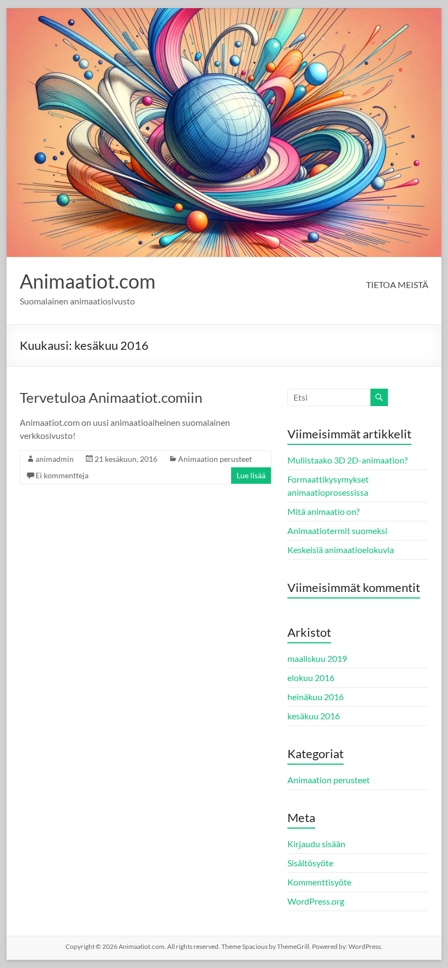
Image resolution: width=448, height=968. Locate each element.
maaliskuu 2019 (317, 658)
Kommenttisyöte (319, 882)
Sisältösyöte (310, 863)
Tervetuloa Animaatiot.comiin (111, 397)
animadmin (55, 459)
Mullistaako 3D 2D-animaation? (347, 460)
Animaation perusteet (215, 459)
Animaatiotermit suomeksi (337, 530)
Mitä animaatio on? (323, 511)
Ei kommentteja (62, 475)
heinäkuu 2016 (315, 696)
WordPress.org (315, 901)
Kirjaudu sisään (316, 843)
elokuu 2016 (310, 677)
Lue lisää (251, 475)
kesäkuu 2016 (313, 716)
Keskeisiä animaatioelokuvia (340, 549)
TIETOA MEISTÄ (397, 284)
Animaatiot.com (88, 281)
